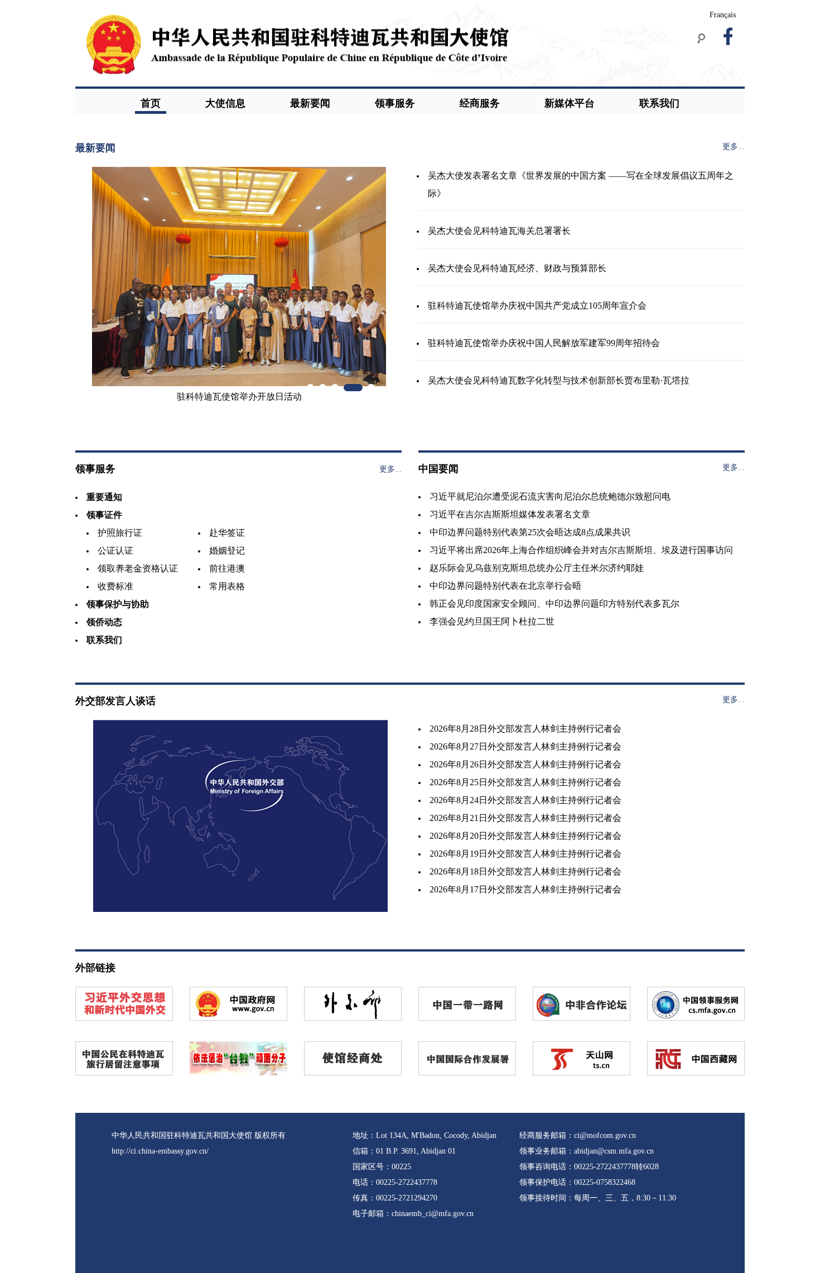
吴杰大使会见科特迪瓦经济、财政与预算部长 (517, 268)
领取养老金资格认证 (138, 568)
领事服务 (395, 103)
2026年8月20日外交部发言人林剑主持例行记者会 (525, 835)
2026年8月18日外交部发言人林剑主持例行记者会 (525, 871)
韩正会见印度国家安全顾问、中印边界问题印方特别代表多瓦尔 (554, 603)
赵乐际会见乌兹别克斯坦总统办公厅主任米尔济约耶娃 (537, 568)
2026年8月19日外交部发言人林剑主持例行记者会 (525, 853)
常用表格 (227, 586)
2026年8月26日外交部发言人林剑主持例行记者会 (525, 764)
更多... (733, 146)
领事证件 (104, 515)
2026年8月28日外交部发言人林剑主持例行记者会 (525, 728)
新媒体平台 (569, 103)
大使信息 (225, 103)
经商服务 (480, 103)
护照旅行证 (120, 532)
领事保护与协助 (117, 604)
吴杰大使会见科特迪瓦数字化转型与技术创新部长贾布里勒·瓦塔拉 (558, 380)
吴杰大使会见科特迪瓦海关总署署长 (499, 231)
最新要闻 (310, 103)
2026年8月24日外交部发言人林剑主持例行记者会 (525, 800)
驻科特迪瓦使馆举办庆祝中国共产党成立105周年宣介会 (537, 305)
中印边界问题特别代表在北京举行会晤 (505, 585)
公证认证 (115, 550)
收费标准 (115, 586)
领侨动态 (104, 622)
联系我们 (659, 103)
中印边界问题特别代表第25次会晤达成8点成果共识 (530, 532)
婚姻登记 (227, 550)
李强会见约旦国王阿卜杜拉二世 (492, 621)
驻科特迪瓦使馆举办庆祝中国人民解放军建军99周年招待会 (544, 343)
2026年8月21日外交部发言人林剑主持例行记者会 (525, 818)
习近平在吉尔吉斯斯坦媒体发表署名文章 (510, 514)
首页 (151, 103)
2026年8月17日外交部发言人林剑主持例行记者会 (525, 889)
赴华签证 (227, 532)
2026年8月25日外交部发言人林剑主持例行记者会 (525, 782)
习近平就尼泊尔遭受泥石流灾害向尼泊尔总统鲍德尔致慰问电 (550, 496)
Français (723, 15)
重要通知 (104, 497)
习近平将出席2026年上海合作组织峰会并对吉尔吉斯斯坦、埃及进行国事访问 (581, 550)
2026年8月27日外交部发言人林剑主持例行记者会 (525, 746)
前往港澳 (227, 568)
